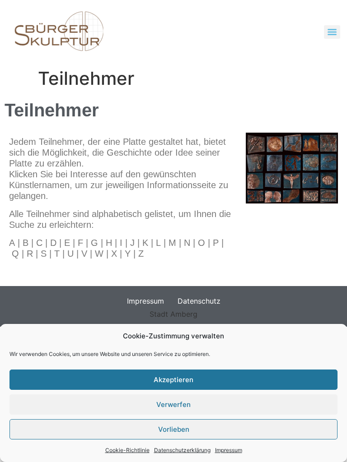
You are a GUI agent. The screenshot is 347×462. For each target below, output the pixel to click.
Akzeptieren (173, 379)
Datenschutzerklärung (182, 450)
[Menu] (332, 32)
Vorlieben (173, 429)
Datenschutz (199, 300)
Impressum (228, 450)
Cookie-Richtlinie (127, 450)
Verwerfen (173, 404)
